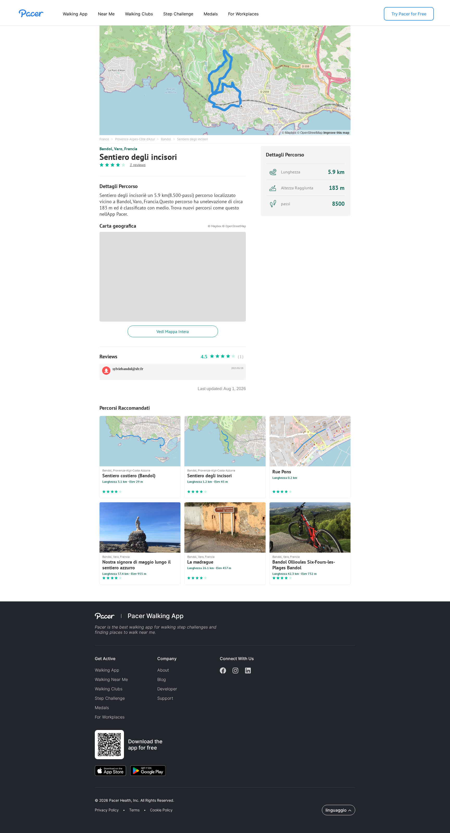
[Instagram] (235, 671)
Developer (167, 688)
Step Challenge (178, 13)
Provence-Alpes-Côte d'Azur (135, 139)
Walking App (75, 13)
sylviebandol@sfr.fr (128, 369)
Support (165, 698)
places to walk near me (132, 632)
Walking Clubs (139, 13)
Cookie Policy (161, 810)
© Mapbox (289, 132)
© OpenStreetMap (310, 132)
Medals (211, 13)
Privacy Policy (107, 810)
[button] (91, 794)
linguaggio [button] (336, 810)
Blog (161, 679)
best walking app (136, 627)
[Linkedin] (248, 671)
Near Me (106, 13)
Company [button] (167, 658)
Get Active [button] (105, 658)
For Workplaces (243, 13)
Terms (134, 810)
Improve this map (336, 132)
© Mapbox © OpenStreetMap (227, 226)
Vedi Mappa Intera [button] (173, 331)
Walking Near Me (111, 679)
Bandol (166, 139)
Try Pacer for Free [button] (408, 13)
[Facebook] (223, 671)
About (163, 670)
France (104, 139)
